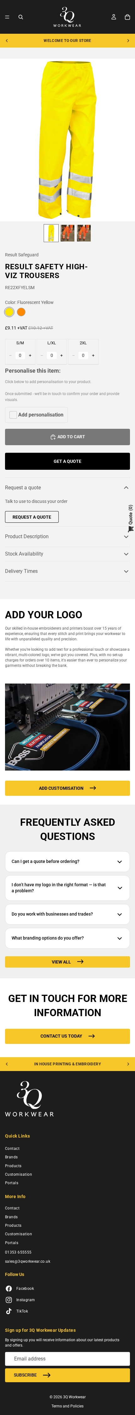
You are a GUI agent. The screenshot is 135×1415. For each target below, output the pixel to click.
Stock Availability (24, 554)
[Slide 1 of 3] (51, 233)
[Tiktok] (9, 1311)
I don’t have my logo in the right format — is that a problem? (59, 888)
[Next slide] (128, 41)
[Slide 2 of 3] (67, 233)
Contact (12, 1148)
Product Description (27, 536)
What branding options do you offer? (48, 937)
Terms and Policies (67, 1406)
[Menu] (7, 17)
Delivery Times (21, 571)
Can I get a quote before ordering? (45, 861)
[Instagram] (9, 1300)
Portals (11, 1183)
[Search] (21, 17)
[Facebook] (9, 1289)
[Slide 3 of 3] (84, 233)
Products (13, 1166)
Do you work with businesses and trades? (52, 914)
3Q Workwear (74, 1397)
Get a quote (67, 461)
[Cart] (127, 17)
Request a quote (23, 488)
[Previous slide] (7, 41)
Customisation (18, 1174)
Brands (11, 1157)
